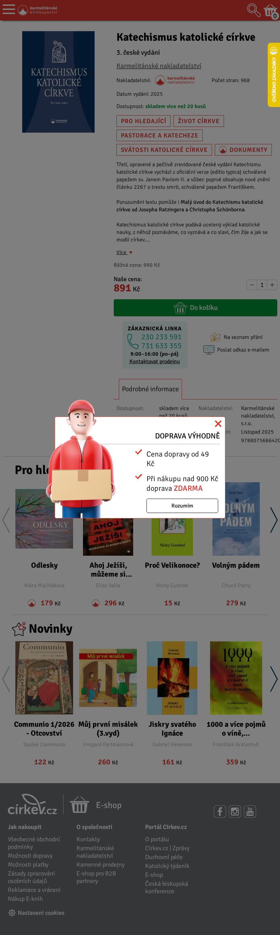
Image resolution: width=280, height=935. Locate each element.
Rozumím (182, 505)
